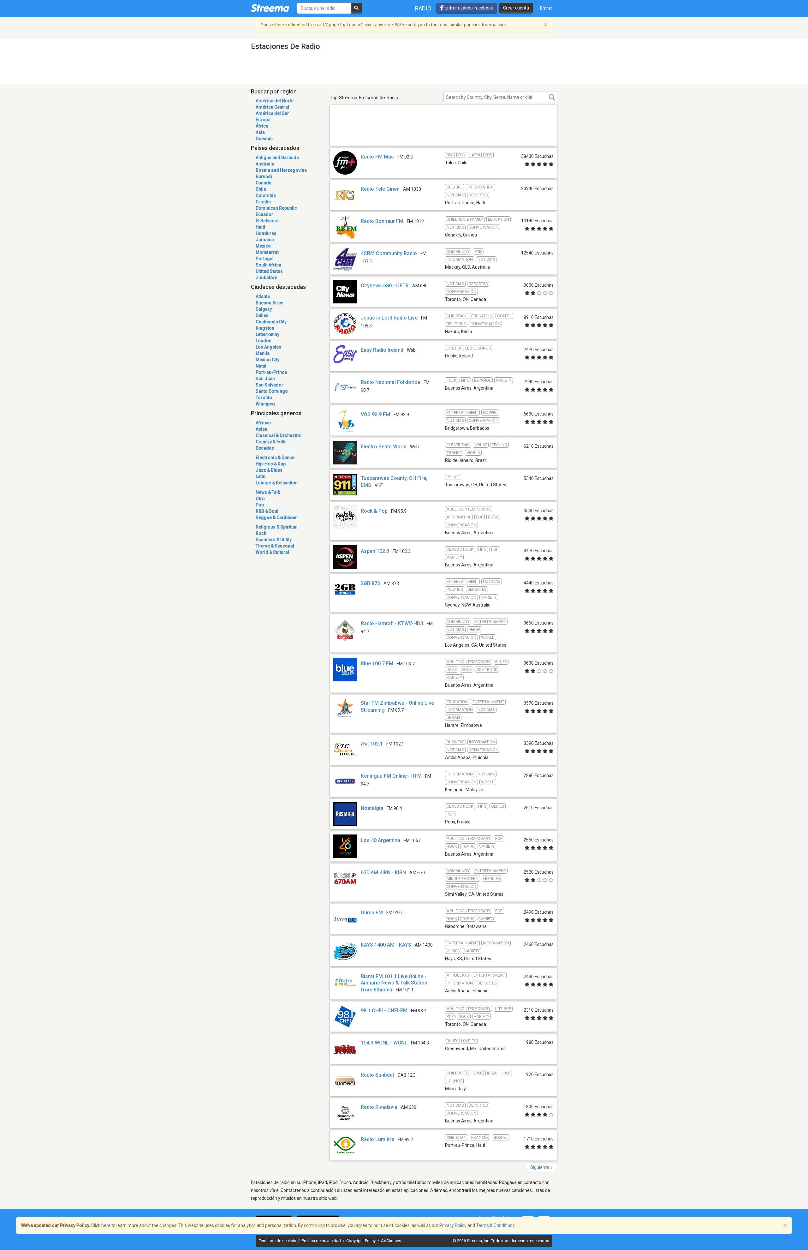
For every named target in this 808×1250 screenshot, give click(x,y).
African (263, 422)
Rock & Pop (374, 511)
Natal (261, 365)
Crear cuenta (516, 7)
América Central (272, 107)
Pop (260, 504)
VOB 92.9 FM (375, 414)
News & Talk (268, 492)
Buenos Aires (269, 302)
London (263, 340)
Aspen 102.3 (375, 551)
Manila (263, 353)
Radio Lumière (377, 1139)
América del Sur (272, 113)
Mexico (263, 245)
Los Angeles (268, 347)
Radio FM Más (377, 157)
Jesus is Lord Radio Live (389, 318)
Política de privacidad (322, 1240)
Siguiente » (541, 1167)
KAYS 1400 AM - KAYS (386, 945)
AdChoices (391, 1240)
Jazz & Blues (269, 470)
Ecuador (264, 214)
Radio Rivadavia (379, 1107)
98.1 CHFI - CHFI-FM (384, 1011)
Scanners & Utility (274, 539)
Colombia (266, 195)
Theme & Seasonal (275, 545)
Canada (263, 182)
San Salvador (269, 384)
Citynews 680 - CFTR (385, 286)
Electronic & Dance (275, 457)
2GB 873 (370, 583)
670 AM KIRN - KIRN (383, 873)
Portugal (265, 258)
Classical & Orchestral (279, 435)
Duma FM (372, 913)
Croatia (263, 201)
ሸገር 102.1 (372, 744)
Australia (265, 163)
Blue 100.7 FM (377, 664)
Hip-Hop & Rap (271, 463)
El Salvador (267, 220)
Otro (260, 498)
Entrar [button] (546, 8)
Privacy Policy (452, 1225)
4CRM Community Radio (389, 253)
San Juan (265, 378)
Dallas (262, 315)
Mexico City (267, 359)
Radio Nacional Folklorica (390, 382)
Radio (423, 8)
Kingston (265, 328)
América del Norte (275, 100)
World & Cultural (272, 552)
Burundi (264, 176)
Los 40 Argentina (380, 840)
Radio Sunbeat (377, 1075)
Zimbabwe (266, 277)
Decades (265, 448)
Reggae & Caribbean (277, 517)
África (262, 126)
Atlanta (263, 296)
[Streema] (270, 8)
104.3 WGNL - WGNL (384, 1043)
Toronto (264, 397)
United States (269, 271)
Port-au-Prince (271, 372)
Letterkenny (267, 334)
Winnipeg (265, 403)
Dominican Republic (276, 208)
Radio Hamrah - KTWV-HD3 (392, 623)
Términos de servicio (278, 1240)
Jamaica (265, 239)
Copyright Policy (361, 1240)
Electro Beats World (384, 447)
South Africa (268, 264)
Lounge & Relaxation (277, 482)
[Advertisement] (443, 136)
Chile (261, 189)
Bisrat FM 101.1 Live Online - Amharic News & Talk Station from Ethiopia (394, 983)
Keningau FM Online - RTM (391, 776)
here (105, 1225)
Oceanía (264, 138)
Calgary (264, 309)
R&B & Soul (267, 511)
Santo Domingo (272, 391)
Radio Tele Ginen (380, 189)
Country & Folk (270, 441)
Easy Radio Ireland (382, 350)
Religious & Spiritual (277, 526)
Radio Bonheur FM (382, 221)
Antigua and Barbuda (277, 157)
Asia (260, 132)
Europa (263, 119)
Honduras (266, 233)
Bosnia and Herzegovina (281, 170)
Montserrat (267, 252)
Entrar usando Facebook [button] (468, 7)
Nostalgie (372, 808)
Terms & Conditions (495, 1225)
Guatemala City (271, 321)
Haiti (260, 227)
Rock (261, 533)
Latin (260, 476)
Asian (261, 429)
